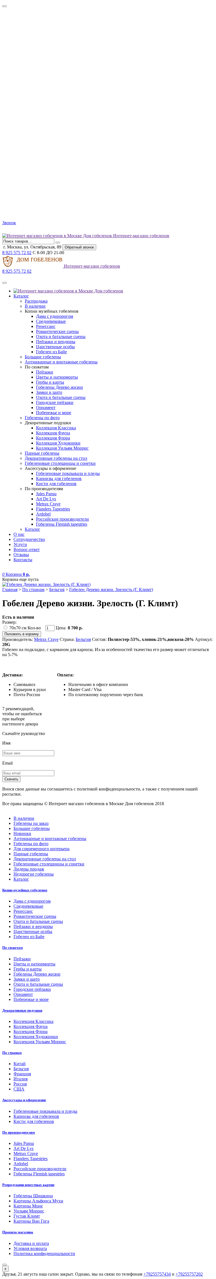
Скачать (11, 779)
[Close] (4, 6)
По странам (33, 589)
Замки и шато (49, 392)
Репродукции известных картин (28, 1185)
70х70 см (17, 627)
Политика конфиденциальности (44, 1253)
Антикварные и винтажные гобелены (61, 361)
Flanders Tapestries (53, 509)
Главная (9, 589)
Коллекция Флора (53, 438)
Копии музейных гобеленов (24, 890)
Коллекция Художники (58, 443)
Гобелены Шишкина (33, 1195)
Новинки (22, 833)
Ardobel (43, 514)
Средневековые (51, 321)
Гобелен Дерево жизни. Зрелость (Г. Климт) (111, 589)
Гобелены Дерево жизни (59, 387)
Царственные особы (55, 346)
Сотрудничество (29, 539)
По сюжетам (12, 947)
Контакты (23, 559)
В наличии (35, 306)
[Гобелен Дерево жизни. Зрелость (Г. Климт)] (46, 584)
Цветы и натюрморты (57, 377)
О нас (19, 534)
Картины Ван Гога (31, 1221)
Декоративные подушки (22, 1010)
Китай (20, 1063)
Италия (21, 1078)
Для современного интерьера (41, 848)
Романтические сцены (57, 331)
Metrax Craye (48, 503)
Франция (22, 1073)
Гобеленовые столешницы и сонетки (60, 463)
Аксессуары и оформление (24, 1100)
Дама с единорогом (54, 316)
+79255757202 (189, 1274)
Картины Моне (28, 1205)
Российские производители (62, 519)
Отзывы (21, 554)
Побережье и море (53, 412)
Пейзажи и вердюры (55, 341)
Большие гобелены (43, 356)
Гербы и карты (50, 382)
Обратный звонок (79, 247)
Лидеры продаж (29, 869)
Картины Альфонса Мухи (38, 1200)
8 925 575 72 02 (17, 252)
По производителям (18, 1132)
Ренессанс (45, 326)
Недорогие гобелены (34, 874)
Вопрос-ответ (27, 549)
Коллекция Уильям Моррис (62, 448)
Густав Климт (27, 1216)
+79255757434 (157, 1274)
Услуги (20, 544)
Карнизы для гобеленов (59, 478)
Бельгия (56, 589)
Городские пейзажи (54, 402)
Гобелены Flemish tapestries (61, 524)
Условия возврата (30, 1248)
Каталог (21, 296)
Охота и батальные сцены (61, 336)
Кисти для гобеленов (56, 483)
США (19, 1089)
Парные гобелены (42, 453)
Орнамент (45, 407)
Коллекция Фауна (53, 432)
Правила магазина (17, 1232)
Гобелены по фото (42, 417)
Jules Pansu (46, 493)
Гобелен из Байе (51, 351)
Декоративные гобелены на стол (56, 458)
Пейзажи (44, 372)
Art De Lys (46, 498)
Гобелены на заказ (31, 823)
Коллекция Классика (56, 427)
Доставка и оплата (31, 1243)
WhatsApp (19, 230)
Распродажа (36, 301)
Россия (20, 1084)
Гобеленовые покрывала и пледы (68, 473)
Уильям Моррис (29, 1211)
